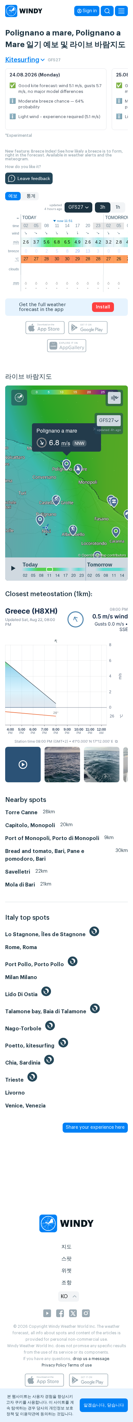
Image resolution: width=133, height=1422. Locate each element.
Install (103, 307)
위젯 (66, 1270)
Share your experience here (95, 1127)
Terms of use (79, 1365)
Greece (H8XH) (31, 611)
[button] (97, 619)
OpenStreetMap (94, 554)
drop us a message (91, 1359)
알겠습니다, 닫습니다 (104, 1405)
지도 (66, 1246)
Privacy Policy (54, 1365)
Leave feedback (33, 178)
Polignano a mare (56, 430)
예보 (12, 196)
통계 (31, 196)
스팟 (66, 1258)
